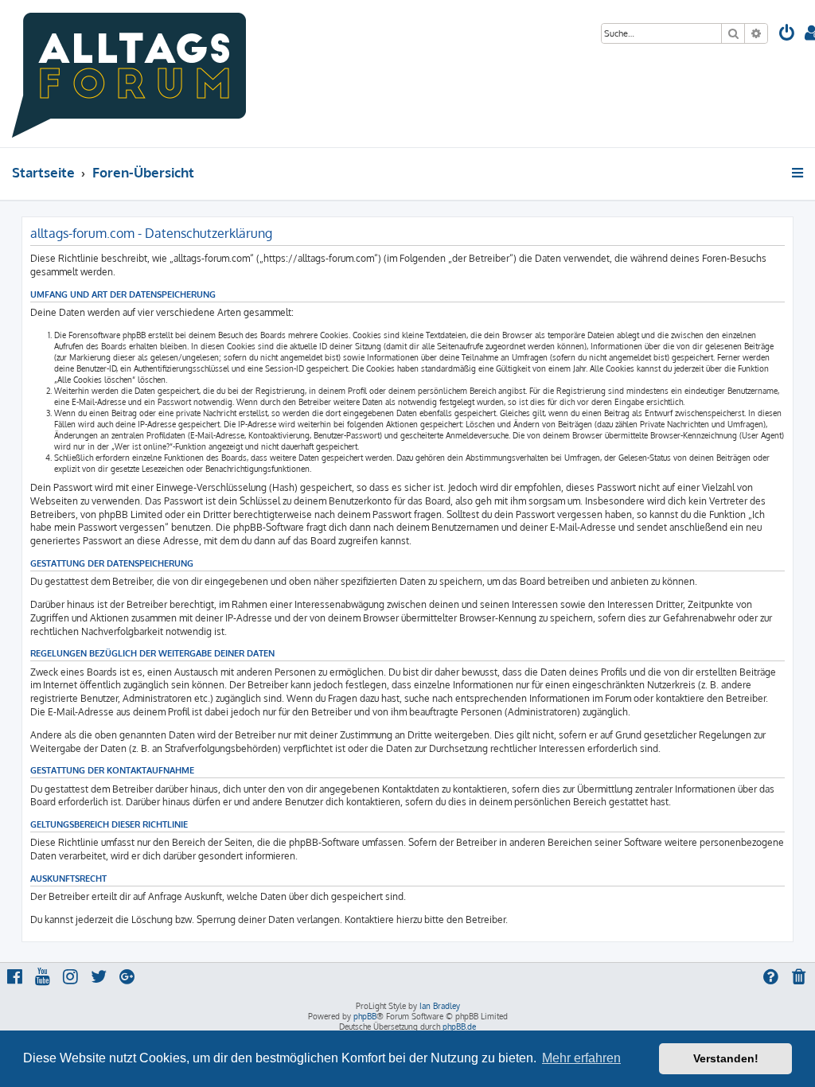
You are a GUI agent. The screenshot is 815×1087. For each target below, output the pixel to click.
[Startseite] (129, 73)
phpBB (364, 1016)
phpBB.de (459, 1026)
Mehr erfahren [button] (581, 1058)
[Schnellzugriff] (798, 172)
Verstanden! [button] (725, 1058)
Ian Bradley (439, 1006)
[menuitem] (787, 34)
